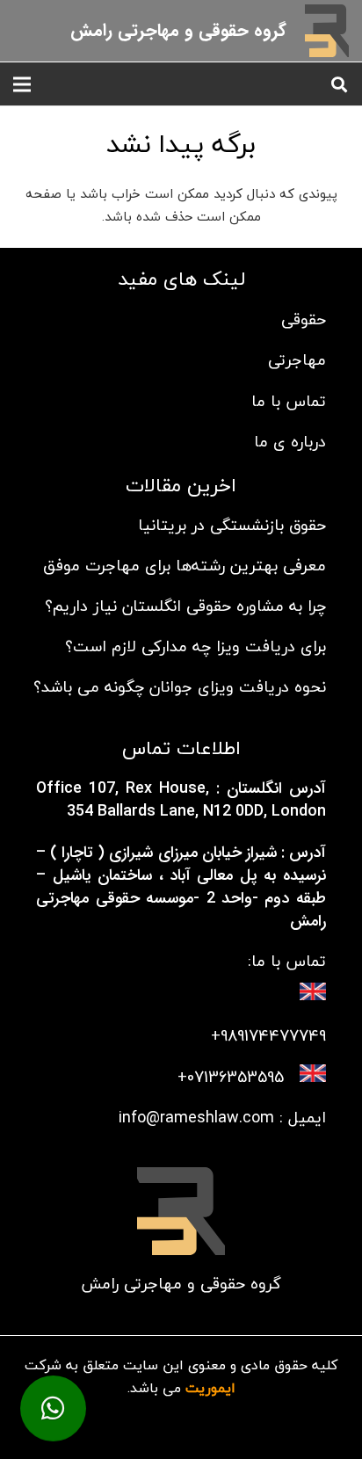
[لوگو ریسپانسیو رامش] (327, 30)
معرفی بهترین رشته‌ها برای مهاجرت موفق (184, 565)
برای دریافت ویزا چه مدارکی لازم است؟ (195, 646)
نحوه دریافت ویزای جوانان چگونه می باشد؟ (179, 686)
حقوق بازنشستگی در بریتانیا (232, 525)
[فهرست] (22, 84)
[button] (339, 84)
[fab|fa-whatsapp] (181, 1408)
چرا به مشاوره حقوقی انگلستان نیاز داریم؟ (185, 606)
